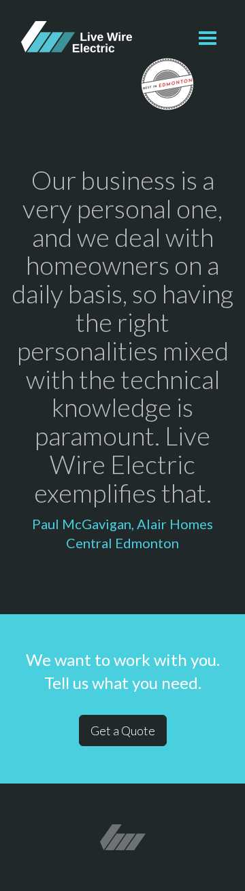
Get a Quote (123, 730)
